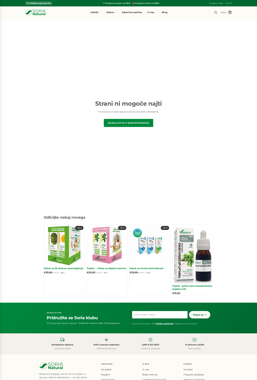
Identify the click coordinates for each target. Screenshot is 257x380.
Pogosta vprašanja (194, 374)
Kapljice (105, 374)
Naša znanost (150, 374)
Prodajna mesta (216, 3)
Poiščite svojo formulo (40, 3)
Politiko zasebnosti (164, 323)
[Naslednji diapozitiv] (80, 245)
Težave (110, 12)
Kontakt (188, 369)
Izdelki (94, 12)
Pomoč (229, 3)
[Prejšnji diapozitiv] (48, 245)
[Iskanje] (216, 12)
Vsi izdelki (106, 369)
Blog (164, 12)
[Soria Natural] (35, 12)
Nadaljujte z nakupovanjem (128, 123)
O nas (151, 12)
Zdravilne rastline (132, 12)
